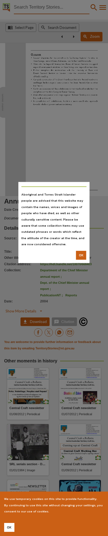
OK (81, 255)
